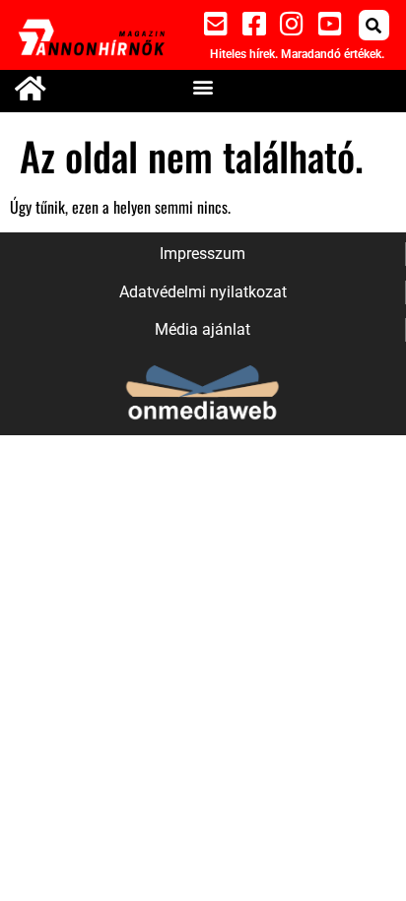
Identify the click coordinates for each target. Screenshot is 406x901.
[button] (374, 25)
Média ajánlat (202, 329)
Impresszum (202, 253)
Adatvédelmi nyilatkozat (203, 292)
